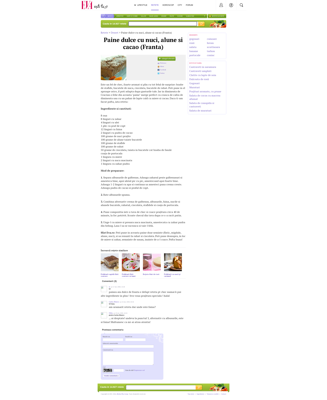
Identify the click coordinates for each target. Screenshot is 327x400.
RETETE (110, 16)
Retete (104, 32)
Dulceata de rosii (199, 79)
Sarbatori (190, 16)
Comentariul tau (108, 350)
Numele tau (106, 337)
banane (193, 51)
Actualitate (9, 4)
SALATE (143, 16)
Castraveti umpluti (200, 71)
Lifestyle (142, 5)
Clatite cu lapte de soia (202, 75)
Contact (223, 394)
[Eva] (88, 3)
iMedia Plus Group (122, 394)
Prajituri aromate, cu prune (205, 91)
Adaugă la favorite (168, 59)
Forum (189, 5)
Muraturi (194, 87)
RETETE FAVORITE (218, 16)
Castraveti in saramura (202, 67)
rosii (191, 43)
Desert (114, 32)
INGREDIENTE (193, 35)
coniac (211, 55)
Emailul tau (128, 337)
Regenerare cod (139, 370)
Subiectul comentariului (110, 343)
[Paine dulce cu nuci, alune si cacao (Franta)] (128, 67)
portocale (194, 55)
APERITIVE (119, 16)
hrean (210, 43)
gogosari (194, 39)
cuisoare (212, 39)
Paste (172, 16)
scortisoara (213, 47)
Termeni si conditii (213, 394)
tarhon (211, 51)
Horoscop (168, 5)
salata (192, 47)
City (180, 5)
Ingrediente (200, 394)
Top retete (191, 394)
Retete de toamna (195, 63)
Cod (104, 367)
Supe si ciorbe (132, 16)
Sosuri (180, 16)
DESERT (163, 16)
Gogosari (194, 83)
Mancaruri (153, 16)
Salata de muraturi (200, 110)
